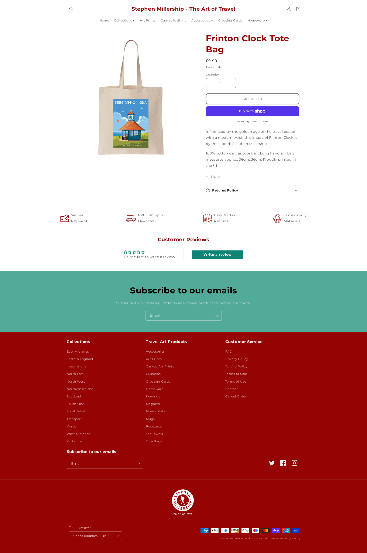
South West (76, 411)
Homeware (154, 389)
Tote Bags (154, 441)
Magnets (153, 404)
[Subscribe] (217, 316)
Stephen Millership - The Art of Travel (253, 538)
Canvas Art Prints (160, 366)
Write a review (217, 255)
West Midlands (78, 434)
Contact (231, 389)
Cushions (153, 374)
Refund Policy (236, 366)
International (77, 366)
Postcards (154, 426)
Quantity (212, 74)
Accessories (155, 351)
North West (76, 381)
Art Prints (154, 359)
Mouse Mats (155, 411)
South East (75, 404)
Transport (74, 419)
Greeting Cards (158, 381)
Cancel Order (235, 396)
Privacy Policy (236, 359)
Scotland (74, 396)
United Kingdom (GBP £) (91, 535)
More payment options (252, 121)
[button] (71, 9)
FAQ (228, 351)
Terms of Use (235, 381)
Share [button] (215, 177)
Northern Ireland (80, 389)
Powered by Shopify (288, 538)
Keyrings (153, 396)
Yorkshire (74, 441)
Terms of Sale (236, 374)
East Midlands (78, 351)
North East (75, 374)
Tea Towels (154, 434)
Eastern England (80, 359)
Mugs (150, 419)
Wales (71, 426)
